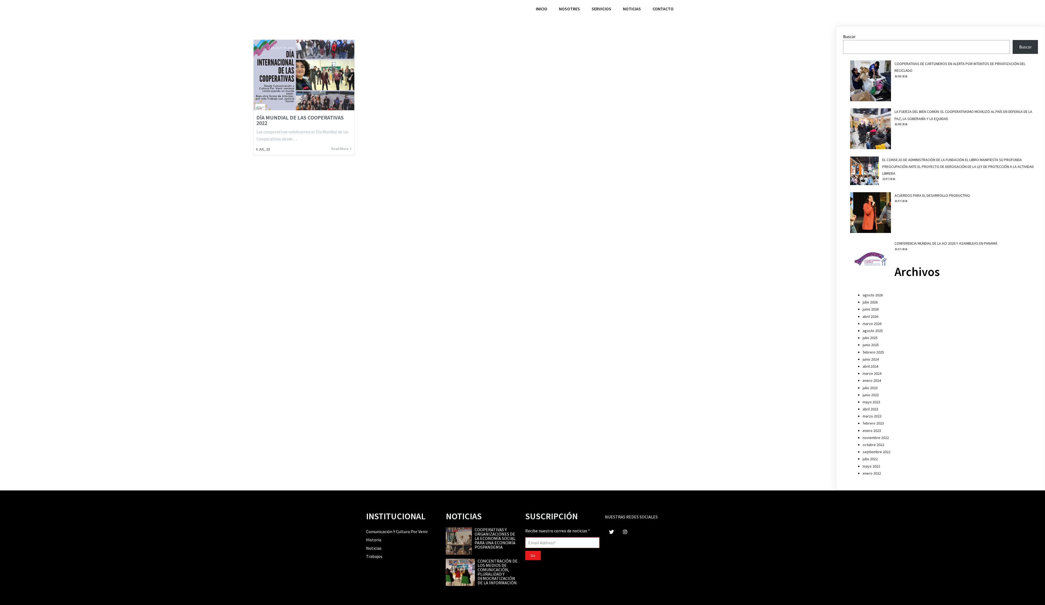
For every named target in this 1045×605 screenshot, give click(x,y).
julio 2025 (870, 337)
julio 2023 (870, 387)
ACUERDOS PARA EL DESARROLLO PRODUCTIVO (932, 195)
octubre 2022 (873, 444)
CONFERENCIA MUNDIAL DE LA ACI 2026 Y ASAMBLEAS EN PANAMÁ (946, 243)
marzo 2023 (872, 416)
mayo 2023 (871, 402)
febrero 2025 (873, 352)
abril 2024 (870, 366)
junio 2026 (871, 309)
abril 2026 (870, 316)
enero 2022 (872, 473)
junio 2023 (871, 394)
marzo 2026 (872, 323)
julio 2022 (870, 458)
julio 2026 (870, 302)
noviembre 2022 (876, 437)
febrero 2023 (873, 423)
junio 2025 (871, 344)
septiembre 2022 (876, 451)
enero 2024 (872, 380)
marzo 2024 (872, 373)
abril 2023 (870, 409)
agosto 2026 (873, 295)
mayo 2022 (871, 466)
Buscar (849, 36)
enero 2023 (872, 430)
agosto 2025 (873, 330)
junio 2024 (871, 359)
